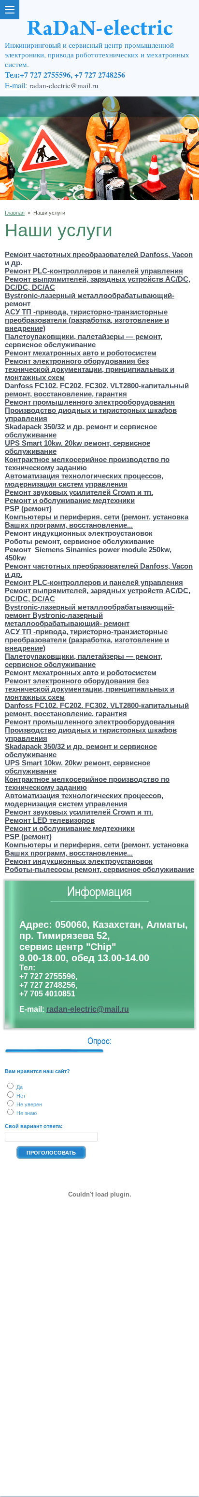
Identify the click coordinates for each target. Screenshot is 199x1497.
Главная (15, 213)
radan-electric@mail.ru (65, 85)
